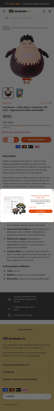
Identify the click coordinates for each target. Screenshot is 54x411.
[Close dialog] (53, 190)
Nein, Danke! (40, 214)
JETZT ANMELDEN (40, 211)
